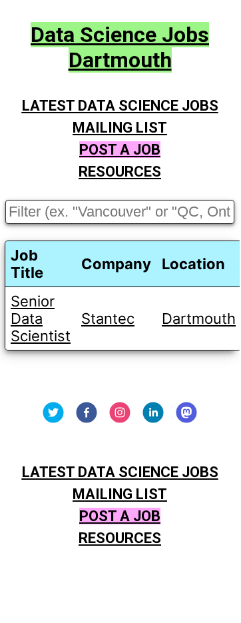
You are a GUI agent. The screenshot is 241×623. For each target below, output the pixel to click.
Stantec (107, 318)
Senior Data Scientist (41, 318)
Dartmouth (199, 318)
